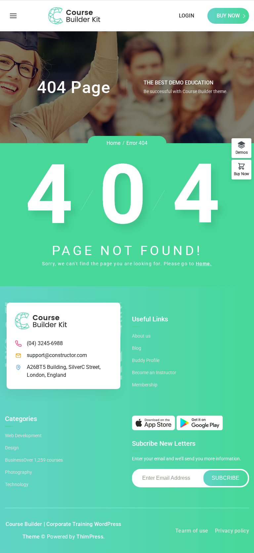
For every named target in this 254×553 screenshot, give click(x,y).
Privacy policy (232, 531)
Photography (18, 472)
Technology (16, 484)
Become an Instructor (154, 372)
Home (113, 143)
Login (186, 16)
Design (12, 447)
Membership (144, 384)
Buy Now (228, 16)
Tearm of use (191, 531)
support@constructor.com (57, 355)
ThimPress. (90, 537)
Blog (136, 348)
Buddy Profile (145, 360)
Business (34, 460)
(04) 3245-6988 (45, 343)
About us (141, 336)
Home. (204, 263)
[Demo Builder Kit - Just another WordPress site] (74, 15)
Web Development (23, 435)
